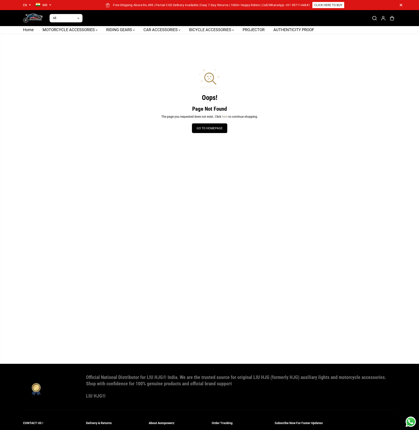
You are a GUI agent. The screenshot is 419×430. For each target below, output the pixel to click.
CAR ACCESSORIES (161, 29)
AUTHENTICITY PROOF (293, 29)
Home (28, 29)
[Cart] (392, 18)
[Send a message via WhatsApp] (411, 422)
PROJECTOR (254, 29)
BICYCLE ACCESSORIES (210, 29)
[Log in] (383, 18)
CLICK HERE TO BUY (328, 5)
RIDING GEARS (119, 29)
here (225, 116)
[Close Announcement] (401, 5)
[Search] (374, 18)
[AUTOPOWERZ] (33, 18)
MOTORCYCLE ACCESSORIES (69, 29)
